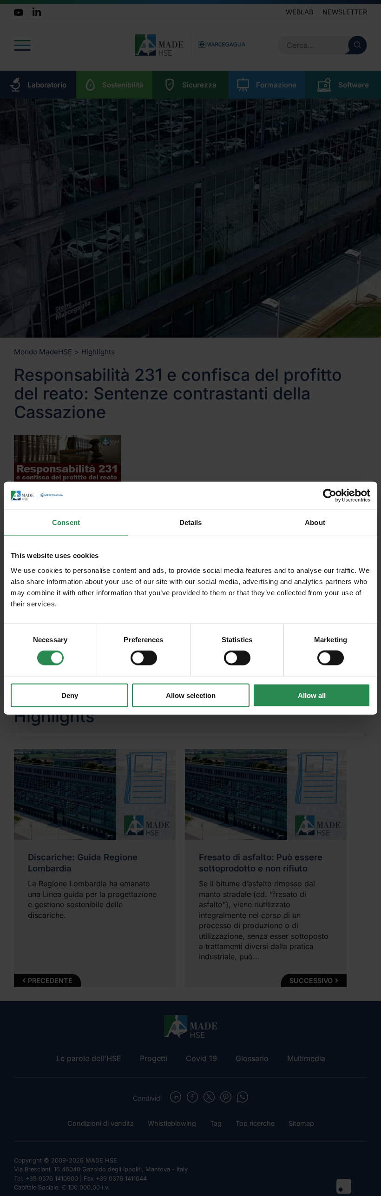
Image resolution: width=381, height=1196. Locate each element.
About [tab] (315, 522)
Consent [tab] (66, 522)
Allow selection (191, 695)
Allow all (312, 695)
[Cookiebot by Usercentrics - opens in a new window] (329, 496)
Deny (69, 695)
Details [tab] (190, 522)
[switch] (144, 658)
